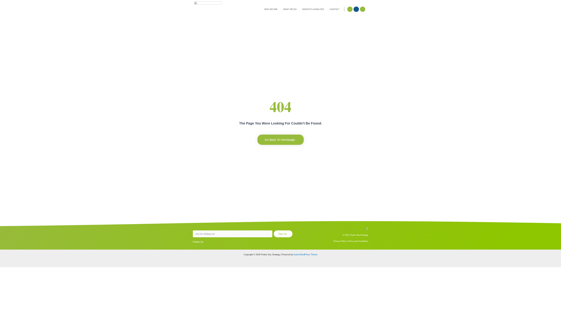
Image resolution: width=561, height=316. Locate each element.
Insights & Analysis (313, 9)
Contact (334, 9)
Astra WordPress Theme (305, 254)
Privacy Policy (340, 241)
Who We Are (271, 9)
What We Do (290, 9)
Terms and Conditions (358, 241)
